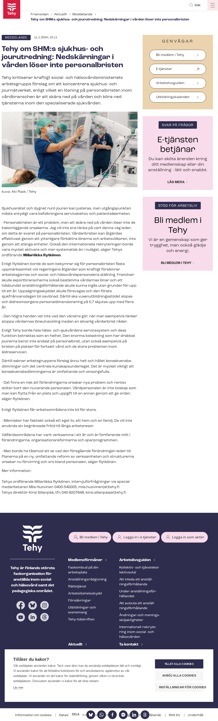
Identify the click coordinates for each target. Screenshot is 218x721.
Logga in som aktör (188, 537)
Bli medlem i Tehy (170, 55)
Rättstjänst (77, 586)
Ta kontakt (129, 645)
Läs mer (18, 687)
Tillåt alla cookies (179, 664)
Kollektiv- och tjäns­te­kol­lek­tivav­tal (139, 570)
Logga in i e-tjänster (139, 537)
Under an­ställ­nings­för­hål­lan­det (138, 594)
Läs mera (176, 182)
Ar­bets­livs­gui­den (135, 560)
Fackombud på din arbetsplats (83, 570)
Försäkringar (79, 600)
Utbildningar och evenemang (82, 610)
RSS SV (175, 715)
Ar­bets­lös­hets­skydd (85, 593)
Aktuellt (60, 14)
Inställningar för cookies (181, 687)
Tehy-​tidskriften (81, 619)
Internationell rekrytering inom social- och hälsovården (137, 632)
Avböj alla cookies (179, 675)
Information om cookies (33, 715)
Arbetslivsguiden (170, 83)
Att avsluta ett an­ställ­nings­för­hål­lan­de (137, 606)
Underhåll (195, 715)
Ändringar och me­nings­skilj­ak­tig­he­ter (139, 618)
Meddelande (82, 14)
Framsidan (40, 14)
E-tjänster (164, 70)
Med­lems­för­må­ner (85, 560)
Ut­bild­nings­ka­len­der (173, 97)
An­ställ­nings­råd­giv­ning (87, 579)
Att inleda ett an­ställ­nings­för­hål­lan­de (136, 582)
